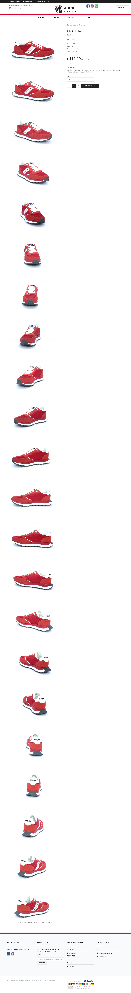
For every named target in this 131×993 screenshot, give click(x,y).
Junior (71, 18)
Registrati (72, 966)
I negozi (71, 949)
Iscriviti (42, 963)
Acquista (91, 86)
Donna (41, 18)
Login (71, 963)
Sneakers (82, 25)
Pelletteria (88, 18)
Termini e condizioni (105, 953)
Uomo (56, 18)
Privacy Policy (103, 957)
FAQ (100, 949)
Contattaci (72, 953)
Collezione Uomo (72, 25)
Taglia (68, 76)
